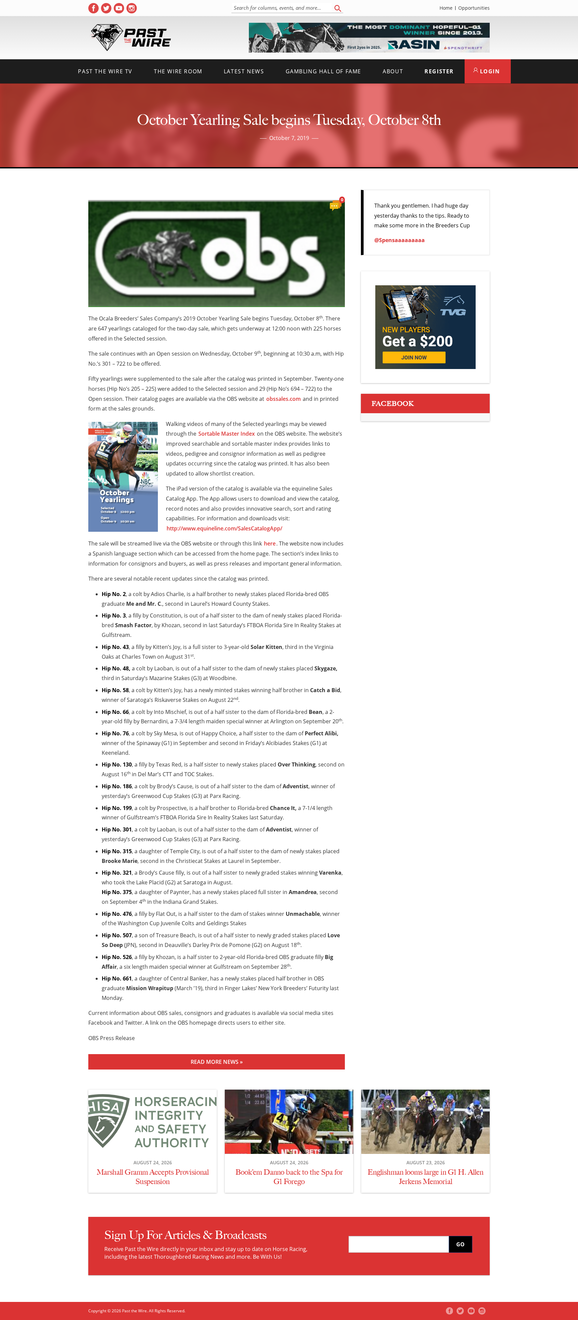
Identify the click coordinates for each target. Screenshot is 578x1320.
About (393, 71)
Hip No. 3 (114, 615)
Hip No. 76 (115, 733)
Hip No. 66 (115, 712)
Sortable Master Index (226, 433)
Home (446, 8)
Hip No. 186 (117, 786)
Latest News (244, 71)
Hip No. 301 (117, 829)
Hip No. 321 (117, 872)
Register (439, 71)
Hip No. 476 (117, 914)
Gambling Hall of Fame (324, 71)
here (270, 543)
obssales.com (283, 398)
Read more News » (217, 1062)
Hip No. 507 (117, 935)
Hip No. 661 (117, 978)
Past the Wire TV (105, 71)
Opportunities (474, 8)
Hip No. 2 (114, 594)
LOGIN (489, 71)
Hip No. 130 (117, 764)
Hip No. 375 (117, 892)
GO (460, 1244)
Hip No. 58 (115, 690)
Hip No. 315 (117, 851)
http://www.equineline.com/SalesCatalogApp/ (224, 528)
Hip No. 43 (115, 647)
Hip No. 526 (117, 957)
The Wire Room (178, 71)
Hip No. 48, (116, 668)
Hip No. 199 (117, 808)
